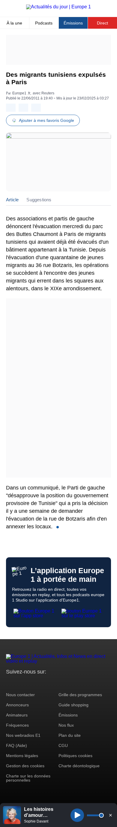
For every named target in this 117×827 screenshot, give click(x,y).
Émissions (73, 23)
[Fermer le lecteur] (110, 815)
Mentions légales (22, 755)
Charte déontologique (79, 765)
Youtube (40, 683)
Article (12, 199)
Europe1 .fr (21, 93)
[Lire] (77, 815)
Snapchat (50, 683)
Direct (102, 23)
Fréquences (17, 725)
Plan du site (69, 735)
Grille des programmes (80, 694)
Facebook (30, 683)
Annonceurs (17, 704)
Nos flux (66, 725)
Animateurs (17, 715)
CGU (63, 745)
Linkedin (60, 683)
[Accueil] (58, 6)
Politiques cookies (75, 755)
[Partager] (11, 108)
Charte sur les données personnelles (28, 778)
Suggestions (38, 199)
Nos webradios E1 (23, 735)
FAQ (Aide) (16, 745)
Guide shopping (73, 704)
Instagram (20, 683)
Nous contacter (20, 694)
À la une (14, 23)
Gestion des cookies (25, 765)
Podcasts (43, 23)
